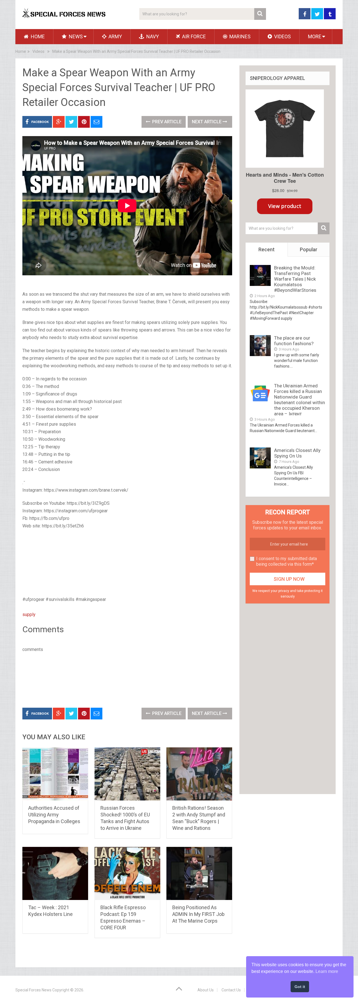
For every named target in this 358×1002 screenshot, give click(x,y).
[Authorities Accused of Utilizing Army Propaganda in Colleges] (55, 773)
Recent (266, 249)
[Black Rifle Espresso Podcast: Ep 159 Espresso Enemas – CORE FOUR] (127, 873)
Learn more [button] (326, 971)
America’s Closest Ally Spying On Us (297, 453)
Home (37, 36)
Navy (152, 36)
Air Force (193, 36)
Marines (239, 36)
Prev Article (166, 121)
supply (29, 614)
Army (114, 36)
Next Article (207, 121)
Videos (282, 36)
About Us (205, 990)
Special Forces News (33, 990)
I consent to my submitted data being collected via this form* (286, 561)
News (75, 36)
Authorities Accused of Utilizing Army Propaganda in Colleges (54, 814)
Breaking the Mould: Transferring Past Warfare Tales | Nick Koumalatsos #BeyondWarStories (295, 279)
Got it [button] (300, 986)
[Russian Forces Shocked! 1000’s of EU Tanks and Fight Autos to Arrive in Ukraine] (127, 773)
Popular (308, 249)
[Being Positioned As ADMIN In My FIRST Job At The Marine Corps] (199, 873)
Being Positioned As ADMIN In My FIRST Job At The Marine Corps (198, 914)
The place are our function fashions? (294, 340)
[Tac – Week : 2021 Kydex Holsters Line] (55, 873)
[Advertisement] (127, 563)
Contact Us (231, 990)
